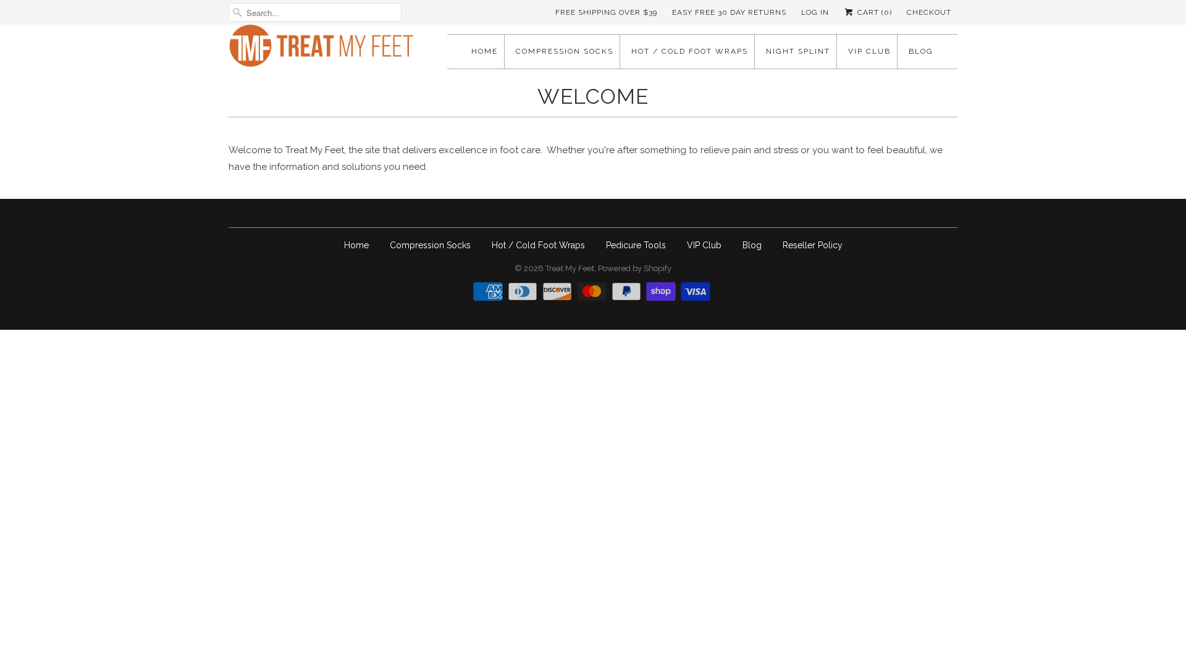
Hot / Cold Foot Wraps (689, 51)
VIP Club (869, 51)
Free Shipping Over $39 (606, 12)
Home (484, 51)
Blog (921, 51)
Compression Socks (564, 51)
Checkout (929, 12)
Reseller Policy (813, 245)
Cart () (873, 12)
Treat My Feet (569, 268)
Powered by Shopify (634, 268)
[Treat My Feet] (321, 50)
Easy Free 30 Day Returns (729, 12)
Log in (815, 12)
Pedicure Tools (636, 245)
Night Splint (798, 51)
